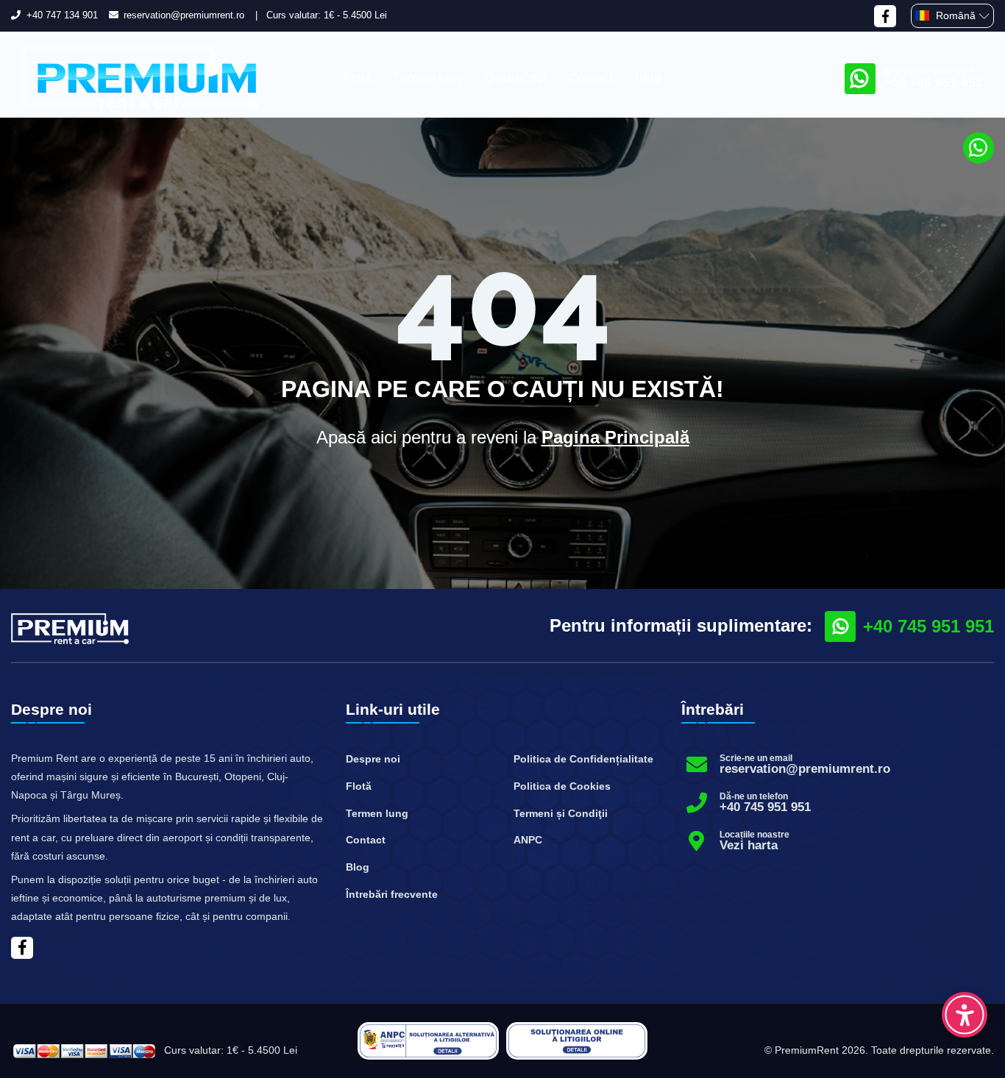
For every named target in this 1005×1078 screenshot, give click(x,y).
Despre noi (516, 77)
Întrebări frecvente (392, 894)
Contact (591, 77)
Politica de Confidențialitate (583, 759)
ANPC (528, 840)
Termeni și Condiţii (561, 813)
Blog (648, 77)
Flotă (358, 77)
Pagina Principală (615, 437)
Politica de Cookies (562, 786)
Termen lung (429, 77)
